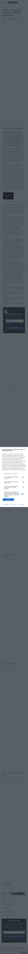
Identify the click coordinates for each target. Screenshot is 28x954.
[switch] (23, 477)
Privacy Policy (22, 504)
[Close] (25, 449)
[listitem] (14, 474)
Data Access (14, 504)
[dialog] (14, 477)
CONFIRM (8, 499)
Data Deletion (6, 504)
